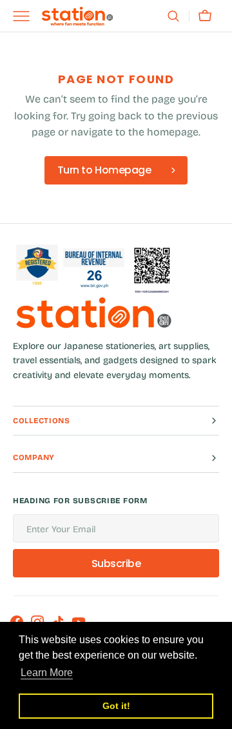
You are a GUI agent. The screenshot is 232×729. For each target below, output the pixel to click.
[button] (173, 16)
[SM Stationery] (77, 16)
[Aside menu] (26, 16)
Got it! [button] (116, 706)
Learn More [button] (47, 672)
